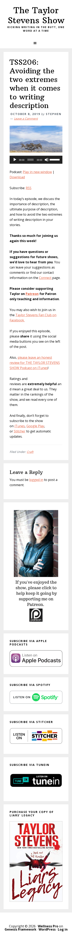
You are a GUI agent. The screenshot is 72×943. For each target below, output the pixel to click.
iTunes (19, 426)
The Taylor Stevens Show (36, 15)
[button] (36, 43)
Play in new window (37, 172)
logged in (36, 480)
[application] (36, 160)
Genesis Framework (20, 929)
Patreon (32, 294)
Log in (63, 929)
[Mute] (47, 160)
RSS (28, 188)
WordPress (47, 929)
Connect (45, 278)
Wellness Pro (48, 926)
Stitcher (19, 431)
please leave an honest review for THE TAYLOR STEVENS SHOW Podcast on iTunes (35, 362)
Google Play (35, 426)
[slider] (55, 159)
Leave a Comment (26, 118)
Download (17, 177)
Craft (30, 452)
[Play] (15, 160)
